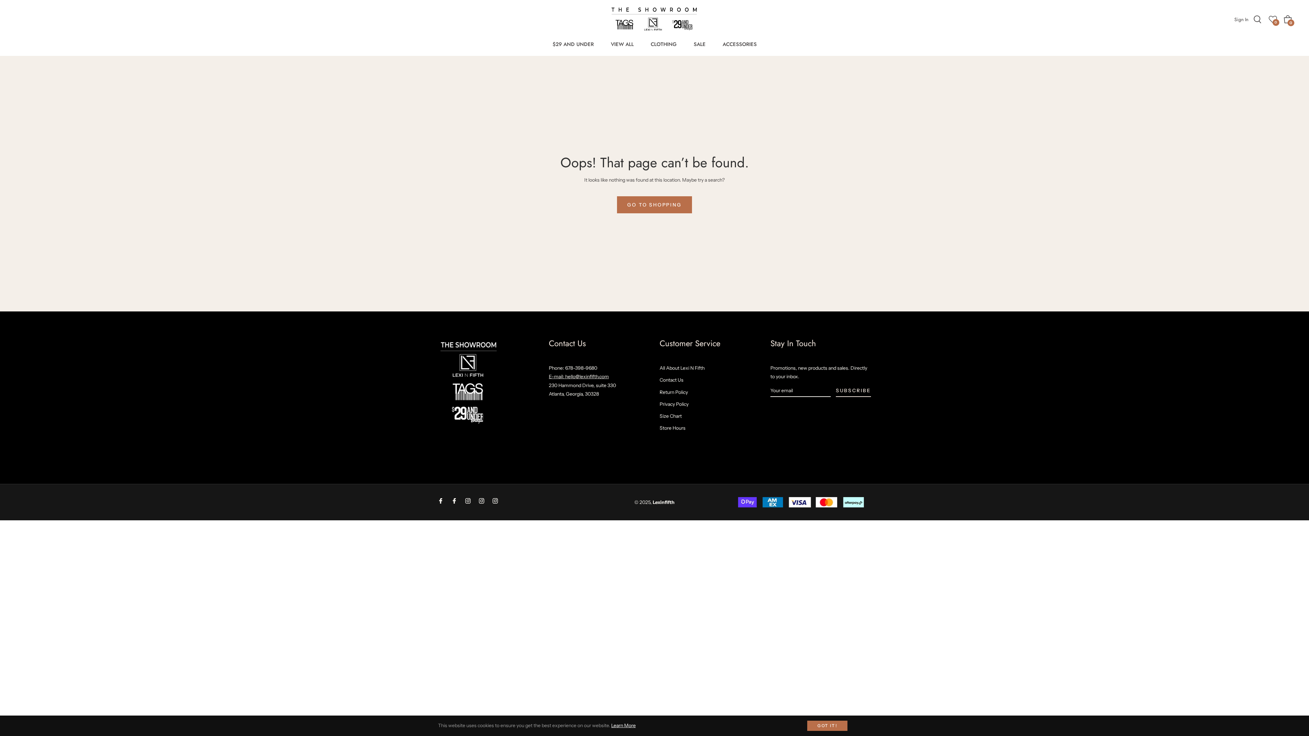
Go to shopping (654, 205)
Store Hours (673, 428)
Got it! (827, 725)
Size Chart (671, 416)
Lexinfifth (664, 502)
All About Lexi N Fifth (682, 368)
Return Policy (674, 392)
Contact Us (671, 380)
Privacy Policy (674, 404)
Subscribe (853, 390)
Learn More (623, 725)
